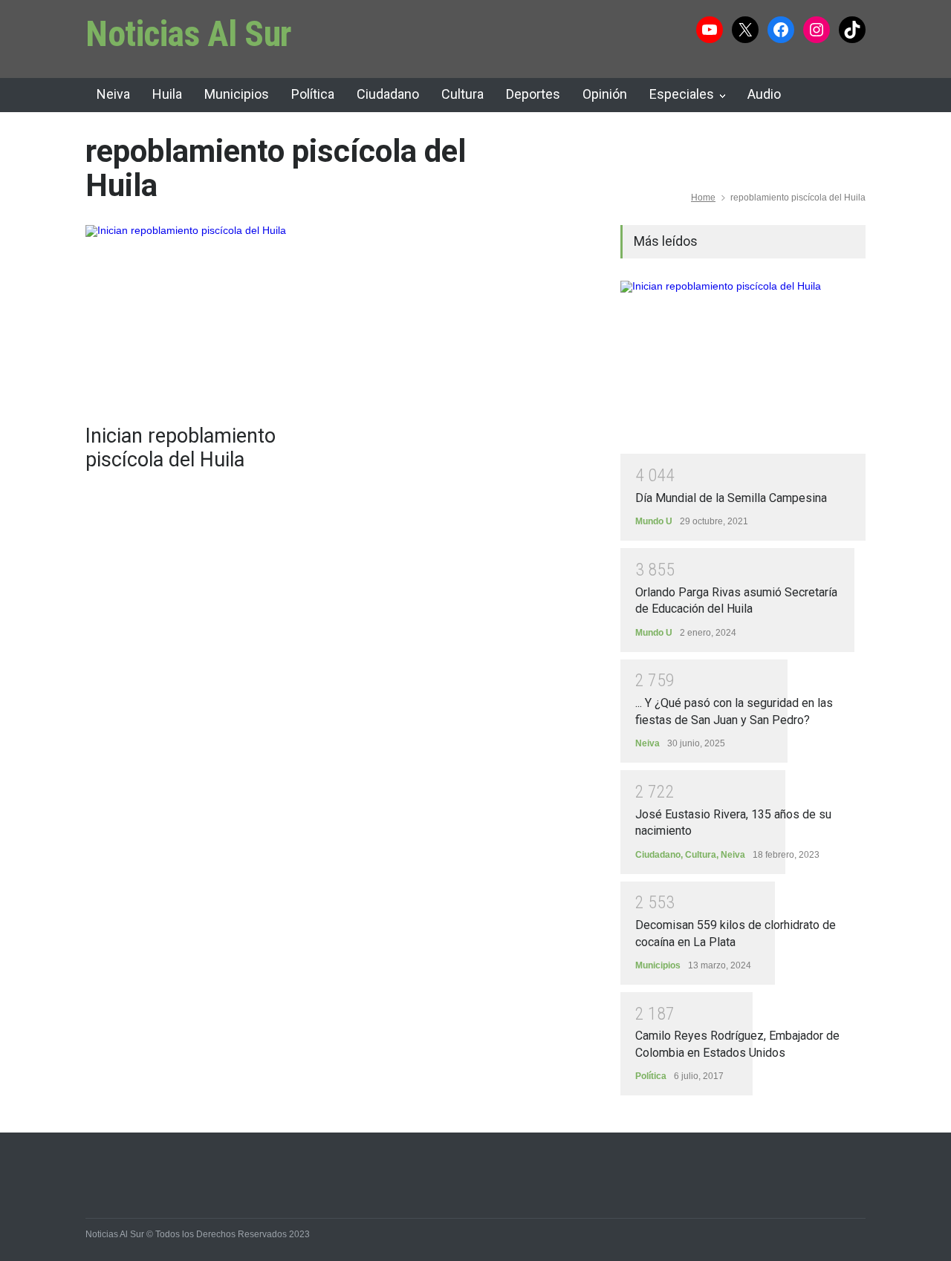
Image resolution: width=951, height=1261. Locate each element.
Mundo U (653, 521)
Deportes (533, 94)
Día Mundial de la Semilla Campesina (731, 498)
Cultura (462, 94)
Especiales (681, 94)
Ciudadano (388, 94)
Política (312, 94)
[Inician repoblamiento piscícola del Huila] (208, 317)
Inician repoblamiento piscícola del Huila (180, 448)
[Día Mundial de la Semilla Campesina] (743, 367)
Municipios (236, 94)
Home (703, 197)
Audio (764, 94)
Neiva (113, 94)
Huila (167, 94)
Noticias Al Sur (188, 34)
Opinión (604, 94)
